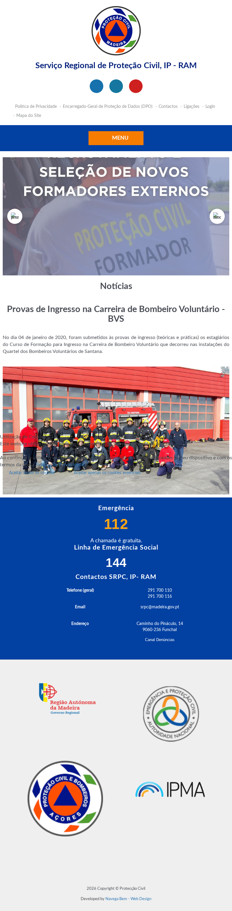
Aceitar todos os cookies (31, 473)
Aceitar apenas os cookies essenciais (107, 473)
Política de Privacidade (60, 464)
